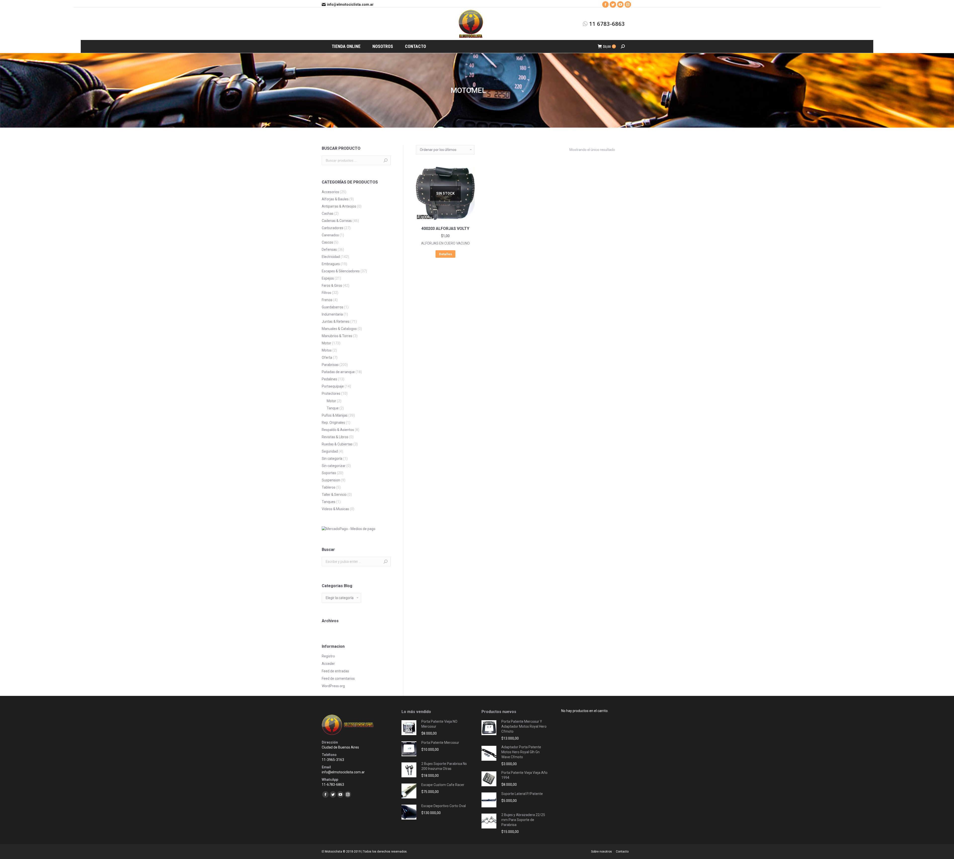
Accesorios (330, 192)
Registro (328, 656)
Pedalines (329, 379)
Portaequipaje (333, 386)
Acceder (328, 664)
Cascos (327, 242)
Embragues (331, 264)
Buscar (385, 160)
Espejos (328, 278)
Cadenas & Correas (337, 221)
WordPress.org (333, 686)
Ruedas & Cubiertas (337, 444)
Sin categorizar (334, 466)
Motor (326, 343)
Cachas (327, 213)
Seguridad (330, 451)
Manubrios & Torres (337, 336)
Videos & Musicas (335, 509)
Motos (327, 350)
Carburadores (332, 228)
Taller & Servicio (334, 495)
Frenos (327, 300)
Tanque (333, 408)
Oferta (327, 357)
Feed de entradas (335, 671)
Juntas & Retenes (336, 321)
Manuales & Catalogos (339, 329)
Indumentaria (332, 314)
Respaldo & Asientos (338, 430)
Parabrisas (330, 365)
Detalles (445, 254)
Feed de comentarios (338, 678)
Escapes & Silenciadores (341, 271)
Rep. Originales (333, 423)
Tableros (328, 487)
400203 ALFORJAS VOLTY (445, 228)
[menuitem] (346, 46)
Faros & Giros (332, 285)
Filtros (326, 293)
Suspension (331, 480)
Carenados (330, 235)
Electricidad (331, 257)
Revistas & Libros (335, 437)
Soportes (329, 473)
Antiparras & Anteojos (339, 206)
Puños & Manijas (335, 415)
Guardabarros (332, 307)
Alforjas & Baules (335, 199)
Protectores (331, 393)
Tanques (328, 502)
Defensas (329, 249)
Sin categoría (332, 459)
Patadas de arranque (338, 372)
